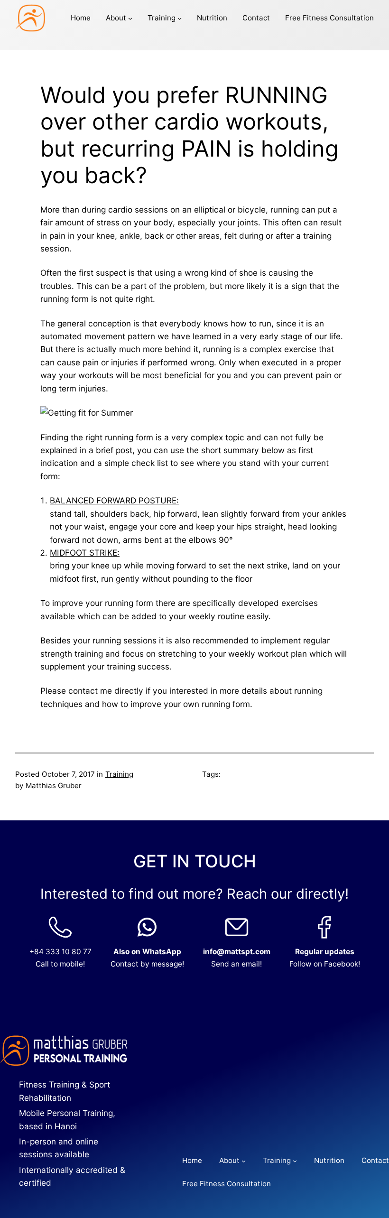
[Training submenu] (179, 18)
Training (119, 774)
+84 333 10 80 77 (60, 951)
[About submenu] (130, 18)
